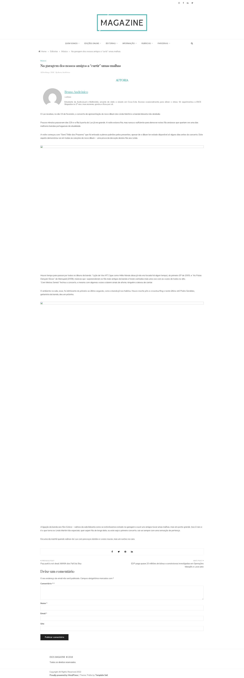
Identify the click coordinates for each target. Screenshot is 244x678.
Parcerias (163, 43)
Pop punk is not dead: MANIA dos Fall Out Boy (60, 563)
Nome (43, 603)
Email (43, 613)
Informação (129, 43)
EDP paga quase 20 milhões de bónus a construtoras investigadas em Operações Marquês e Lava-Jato (167, 565)
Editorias (111, 43)
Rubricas (146, 43)
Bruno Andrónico (64, 72)
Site (42, 623)
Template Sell (101, 675)
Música (43, 61)
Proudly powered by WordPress (64, 675)
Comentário (46, 583)
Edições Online (91, 43)
